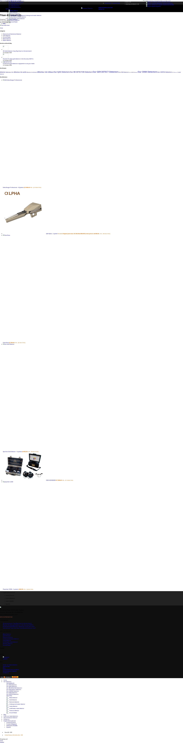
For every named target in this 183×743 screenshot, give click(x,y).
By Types (8, 9)
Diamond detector (15, 14)
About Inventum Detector (10, 671)
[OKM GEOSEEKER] (24, 480)
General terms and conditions (11, 669)
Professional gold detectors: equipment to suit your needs (18, 63)
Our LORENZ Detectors (15, 4)
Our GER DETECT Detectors (16, 2)
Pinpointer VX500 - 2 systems (11, 589)
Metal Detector (14, 10)
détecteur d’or (9, 72)
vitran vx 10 (176, 72)
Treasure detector (15, 20)
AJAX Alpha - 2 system (52, 233)
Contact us (6, 672)
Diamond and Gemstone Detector (12, 34)
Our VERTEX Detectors (15, 7)
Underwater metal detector (17, 18)
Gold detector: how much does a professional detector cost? (19, 628)
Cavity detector (22, 17)
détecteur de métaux (45, 72)
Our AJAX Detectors (62, 72)
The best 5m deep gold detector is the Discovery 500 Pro (18, 59)
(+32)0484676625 (116, 3)
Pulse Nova (6, 342)
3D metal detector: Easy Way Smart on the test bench (17, 51)
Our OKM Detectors (14, 6)
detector (3, 72)
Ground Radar (14, 22)
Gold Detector (14, 12)
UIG (172, 72)
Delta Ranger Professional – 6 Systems (13, 187)
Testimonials (6, 666)
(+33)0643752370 (107, 3)
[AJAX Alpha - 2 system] (24, 233)
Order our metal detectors (10, 665)
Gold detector (6, 35)
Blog (4, 668)
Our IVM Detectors (124, 72)
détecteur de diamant (31, 72)
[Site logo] (87, 8)
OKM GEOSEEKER (51, 480)
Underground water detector (33, 15)
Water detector (7, 40)
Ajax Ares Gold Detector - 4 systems (12, 451)
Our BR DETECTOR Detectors (16, 1)
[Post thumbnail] (5, 49)
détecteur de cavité (20, 72)
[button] (93, 592)
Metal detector (7, 39)
